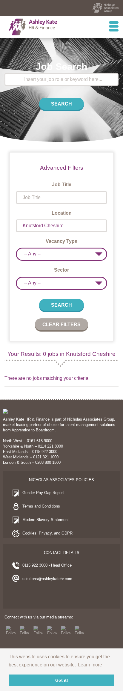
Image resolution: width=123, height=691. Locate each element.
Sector (61, 270)
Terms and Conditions (41, 506)
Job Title (61, 184)
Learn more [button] (90, 664)
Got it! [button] (61, 680)
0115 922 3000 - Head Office (47, 565)
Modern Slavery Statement (45, 519)
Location (62, 213)
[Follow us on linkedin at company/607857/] (79, 630)
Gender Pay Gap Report (43, 492)
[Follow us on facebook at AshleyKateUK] (11, 630)
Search (61, 103)
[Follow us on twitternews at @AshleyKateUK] (38, 630)
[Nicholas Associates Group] (106, 8)
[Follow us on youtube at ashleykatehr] (52, 630)
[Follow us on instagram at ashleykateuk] (65, 630)
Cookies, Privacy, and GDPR (47, 533)
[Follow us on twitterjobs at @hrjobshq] (24, 630)
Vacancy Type (61, 241)
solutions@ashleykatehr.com (47, 578)
